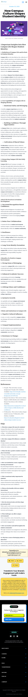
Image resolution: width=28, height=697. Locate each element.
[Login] (23, 2)
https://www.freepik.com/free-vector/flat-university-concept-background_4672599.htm (15, 393)
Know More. (23, 589)
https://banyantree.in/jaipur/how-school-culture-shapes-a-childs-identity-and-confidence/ (15, 408)
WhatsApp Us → (9, 615)
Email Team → (8, 619)
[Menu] (26, 2)
